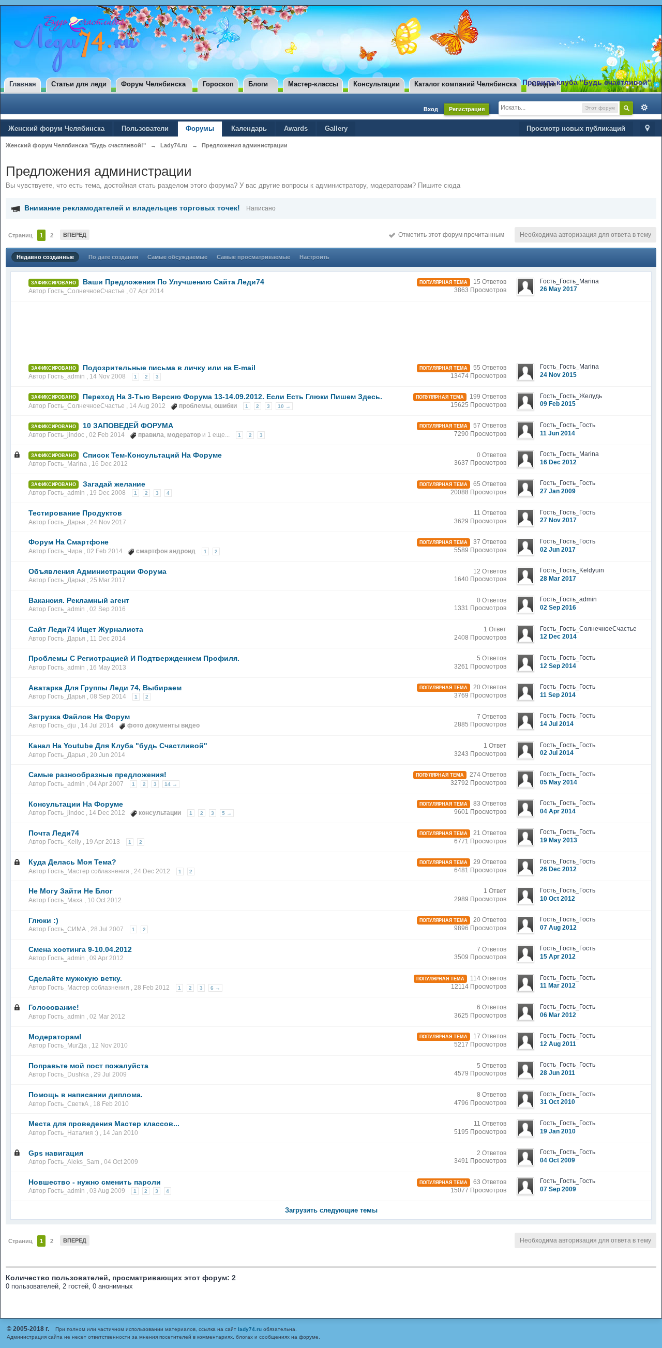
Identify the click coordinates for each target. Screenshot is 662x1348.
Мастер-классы (313, 84)
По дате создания (113, 257)
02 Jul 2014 (557, 752)
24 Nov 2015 (558, 374)
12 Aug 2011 (558, 1044)
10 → (284, 406)
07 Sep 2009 (558, 1189)
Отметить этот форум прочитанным (449, 234)
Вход (431, 109)
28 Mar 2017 (558, 578)
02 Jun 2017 (558, 549)
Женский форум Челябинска (56, 128)
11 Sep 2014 (558, 695)
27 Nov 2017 (558, 520)
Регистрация (467, 109)
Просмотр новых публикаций (575, 128)
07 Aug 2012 (558, 927)
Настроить (314, 257)
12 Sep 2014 (558, 666)
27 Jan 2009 (558, 491)
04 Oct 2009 (557, 1160)
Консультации (376, 84)
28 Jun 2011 (557, 1073)
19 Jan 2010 (558, 1131)
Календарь (249, 128)
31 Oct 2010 (557, 1101)
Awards (296, 128)
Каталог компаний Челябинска (465, 84)
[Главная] (73, 42)
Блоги (258, 84)
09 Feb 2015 (558, 403)
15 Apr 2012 (558, 956)
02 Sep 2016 (558, 607)
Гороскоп (218, 84)
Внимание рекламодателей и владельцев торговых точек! (132, 208)
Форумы (200, 128)
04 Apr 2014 (558, 811)
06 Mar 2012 (558, 1015)
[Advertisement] (202, 329)
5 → (227, 813)
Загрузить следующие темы (331, 1210)
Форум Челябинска (153, 84)
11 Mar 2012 (558, 985)
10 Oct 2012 (557, 898)
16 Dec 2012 (558, 462)
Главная (22, 84)
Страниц (20, 235)
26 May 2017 (558, 289)
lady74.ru (250, 1329)
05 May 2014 (558, 782)
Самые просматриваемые (253, 257)
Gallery (336, 128)
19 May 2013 (558, 840)
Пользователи (145, 128)
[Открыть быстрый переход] (647, 129)
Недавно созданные (45, 257)
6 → (215, 988)
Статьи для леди (79, 84)
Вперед (74, 235)
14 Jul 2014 (557, 724)
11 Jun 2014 (557, 433)
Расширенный (642, 107)
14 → (170, 784)
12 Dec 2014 (558, 636)
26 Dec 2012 (558, 869)
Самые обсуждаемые (177, 257)
